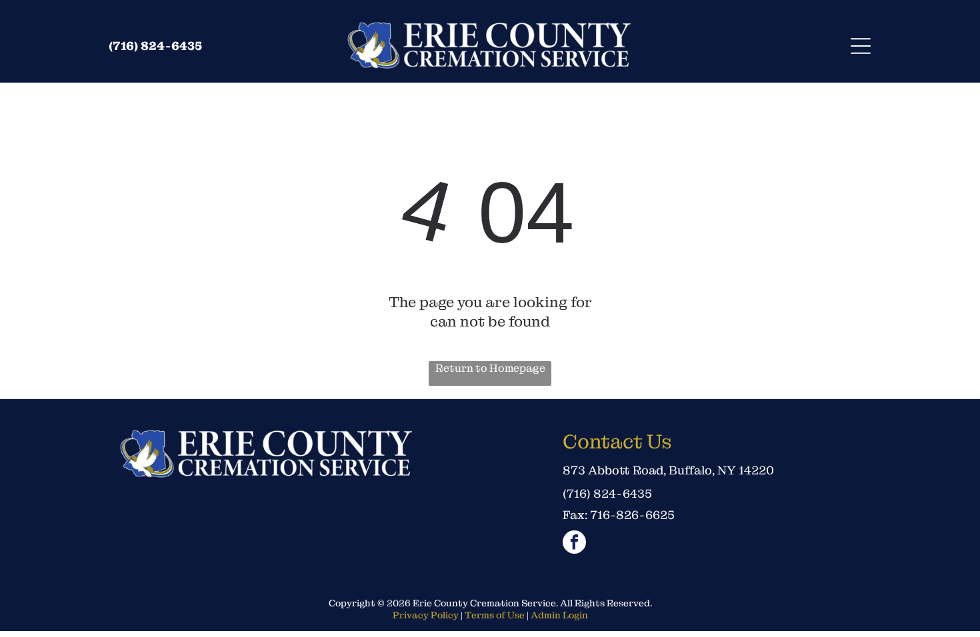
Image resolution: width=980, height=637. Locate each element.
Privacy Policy (426, 615)
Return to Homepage (490, 368)
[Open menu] (861, 46)
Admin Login (559, 615)
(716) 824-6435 (155, 45)
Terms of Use (495, 615)
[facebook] (574, 543)
